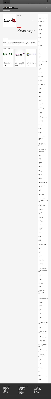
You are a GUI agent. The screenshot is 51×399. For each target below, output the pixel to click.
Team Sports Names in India (43, 341)
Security (40, 314)
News (40, 249)
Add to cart (20, 27)
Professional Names (5, 391)
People (40, 256)
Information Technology (42, 205)
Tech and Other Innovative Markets (42, 346)
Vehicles (40, 371)
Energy (40, 116)
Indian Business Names (29, 30)
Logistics (40, 224)
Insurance (40, 208)
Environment (41, 121)
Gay (39, 167)
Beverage (40, 56)
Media (40, 232)
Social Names (4, 390)
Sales (40, 310)
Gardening (40, 166)
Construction (41, 81)
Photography (28, 31)
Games (40, 163)
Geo (39, 170)
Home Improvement (41, 185)
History (40, 179)
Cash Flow (40, 64)
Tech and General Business (42, 344)
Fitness (40, 154)
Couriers (40, 88)
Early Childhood (41, 103)
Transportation (41, 364)
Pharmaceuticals (41, 264)
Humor (40, 187)
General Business (20, 391)
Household (40, 186)
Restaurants (40, 305)
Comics (40, 73)
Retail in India (4, 389)
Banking (40, 52)
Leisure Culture (41, 221)
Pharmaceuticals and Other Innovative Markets (42, 269)
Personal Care (41, 259)
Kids (39, 216)
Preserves (40, 279)
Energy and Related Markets (21, 389)
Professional (40, 282)
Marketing (40, 228)
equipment (21, 32)
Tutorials (40, 367)
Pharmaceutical (33, 30)
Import (40, 189)
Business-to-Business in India (43, 61)
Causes (40, 65)
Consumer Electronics (20, 388)
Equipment (22, 30)
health (23, 32)
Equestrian (40, 124)
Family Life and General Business (41, 134)
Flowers (40, 155)
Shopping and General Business (41, 320)
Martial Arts (40, 229)
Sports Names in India (42, 340)
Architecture (40, 38)
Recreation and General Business (42, 291)
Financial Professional (42, 143)
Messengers (40, 236)
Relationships (41, 302)
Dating (40, 92)
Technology (40, 349)
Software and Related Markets (43, 337)
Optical (40, 252)
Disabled (40, 96)
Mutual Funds (41, 247)
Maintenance (41, 225)
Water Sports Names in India (43, 376)
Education (40, 107)
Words (40, 379)
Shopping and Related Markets (43, 324)
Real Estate (40, 287)
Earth (40, 104)
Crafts (40, 89)
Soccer (40, 327)
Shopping (40, 318)
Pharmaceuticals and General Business (42, 266)
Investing (40, 212)
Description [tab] (5, 38)
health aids (25, 32)
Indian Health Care (41, 194)
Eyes (39, 129)
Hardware (40, 175)
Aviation (40, 48)
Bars (39, 53)
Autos (40, 46)
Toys (39, 360)
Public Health (41, 283)
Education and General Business (41, 109)
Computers (40, 77)
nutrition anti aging (29, 32)
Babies (40, 50)
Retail (40, 306)
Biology (40, 57)
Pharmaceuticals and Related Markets (21, 31)
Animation (40, 34)
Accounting (40, 25)
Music (40, 245)
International (41, 209)
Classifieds (40, 69)
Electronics (40, 113)
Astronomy (40, 42)
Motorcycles (40, 241)
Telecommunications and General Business (42, 356)
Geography (40, 171)
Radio (40, 286)
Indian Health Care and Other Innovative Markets (42, 199)
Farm (40, 140)
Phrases (40, 275)
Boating (40, 60)
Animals (40, 33)
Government (40, 174)
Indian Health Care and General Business (41, 196)
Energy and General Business (43, 117)
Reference (40, 297)
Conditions (40, 80)
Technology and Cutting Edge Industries (42, 351)
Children (40, 68)
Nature (40, 248)
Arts (20, 30)
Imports (40, 190)
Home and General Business (43, 182)
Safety (40, 309)
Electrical (40, 112)
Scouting (40, 313)
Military (40, 237)
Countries (40, 87)
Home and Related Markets (42, 183)
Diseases (40, 99)
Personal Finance (41, 260)
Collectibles (40, 72)
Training (40, 363)
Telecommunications (42, 354)
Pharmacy (40, 272)
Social (40, 328)
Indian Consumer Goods (42, 193)
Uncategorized (41, 368)
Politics (40, 278)
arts (19, 32)
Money (40, 240)
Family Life (40, 132)
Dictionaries (40, 95)
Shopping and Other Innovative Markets (43, 323)
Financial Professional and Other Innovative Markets (42, 147)
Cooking (40, 85)
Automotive (40, 45)
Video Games (41, 372)
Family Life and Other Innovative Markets (41, 136)
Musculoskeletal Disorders (42, 244)
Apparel (40, 37)
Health (25, 30)
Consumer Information (42, 84)
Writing (40, 380)
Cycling (40, 91)
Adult (40, 26)
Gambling (40, 162)
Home (40, 181)
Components (41, 76)
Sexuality (40, 317)
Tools (40, 359)
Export (40, 128)
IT (39, 213)
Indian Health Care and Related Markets (43, 201)
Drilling (40, 100)
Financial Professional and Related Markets (42, 150)
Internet (40, 210)
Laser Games (41, 217)
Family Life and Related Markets (41, 139)
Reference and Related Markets (43, 298)
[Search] (47, 18)
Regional (40, 301)
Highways (40, 178)
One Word (40, 251)
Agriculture (40, 29)
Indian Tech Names (41, 202)
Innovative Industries (42, 206)
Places (40, 276)
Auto (39, 44)
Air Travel (40, 30)
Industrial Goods (41, 204)
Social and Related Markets (42, 333)
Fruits (40, 158)
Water (40, 375)
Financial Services (41, 151)
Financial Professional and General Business (42, 145)
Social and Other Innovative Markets (42, 332)
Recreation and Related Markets (41, 295)
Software (40, 336)
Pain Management (41, 255)
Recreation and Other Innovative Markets (41, 293)
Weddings (40, 378)
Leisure (40, 220)
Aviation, (40, 49)
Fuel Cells (40, 159)
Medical (40, 233)
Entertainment (41, 120)
